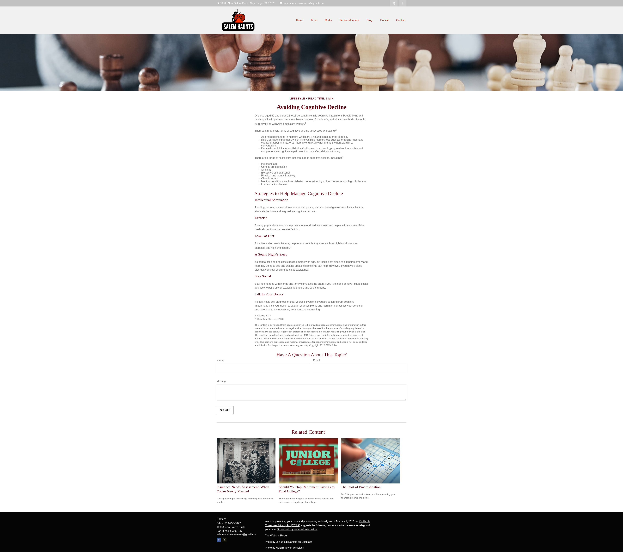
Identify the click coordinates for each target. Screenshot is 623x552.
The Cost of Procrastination (361, 487)
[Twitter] (393, 3)
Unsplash (306, 541)
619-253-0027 (233, 523)
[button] (299, 20)
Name (220, 360)
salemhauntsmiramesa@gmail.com (304, 3)
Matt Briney (282, 547)
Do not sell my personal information (297, 529)
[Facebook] (402, 3)
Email (316, 360)
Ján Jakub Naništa (286, 541)
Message (222, 381)
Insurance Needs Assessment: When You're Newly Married (243, 489)
